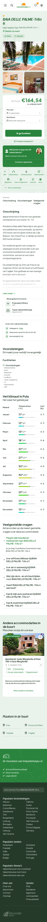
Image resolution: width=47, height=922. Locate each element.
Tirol (5, 814)
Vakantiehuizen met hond (14, 872)
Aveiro (29, 805)
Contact (7, 892)
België (6, 857)
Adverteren (8, 889)
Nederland (8, 845)
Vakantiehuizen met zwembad (16, 869)
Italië (4, 28)
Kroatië (29, 848)
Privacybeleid (32, 899)
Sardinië (11, 28)
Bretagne (7, 824)
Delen (9, 36)
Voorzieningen (24, 200)
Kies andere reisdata (23, 690)
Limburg (6, 821)
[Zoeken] (12, 5)
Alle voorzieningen (14, 188)
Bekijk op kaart (12, 31)
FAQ (28, 886)
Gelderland (8, 827)
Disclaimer (30, 889)
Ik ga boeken (23, 133)
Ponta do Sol (32, 808)
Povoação (31, 817)
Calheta (29, 801)
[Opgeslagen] (35, 5)
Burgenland (8, 817)
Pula (16, 28)
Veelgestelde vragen (40, 202)
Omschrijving (9, 200)
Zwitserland (31, 854)
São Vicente (8, 834)
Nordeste (30, 814)
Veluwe (6, 801)
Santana (30, 830)
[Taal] (41, 5)
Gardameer (8, 811)
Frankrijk (6, 848)
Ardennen (7, 805)
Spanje (6, 854)
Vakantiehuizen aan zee (13, 875)
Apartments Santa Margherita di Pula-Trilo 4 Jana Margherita (23, 660)
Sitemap (7, 896)
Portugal (30, 857)
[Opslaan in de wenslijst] (40, 637)
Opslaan (20, 36)
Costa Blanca (9, 808)
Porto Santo (32, 811)
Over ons (7, 886)
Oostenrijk (31, 851)
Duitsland (30, 845)
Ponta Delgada (33, 827)
